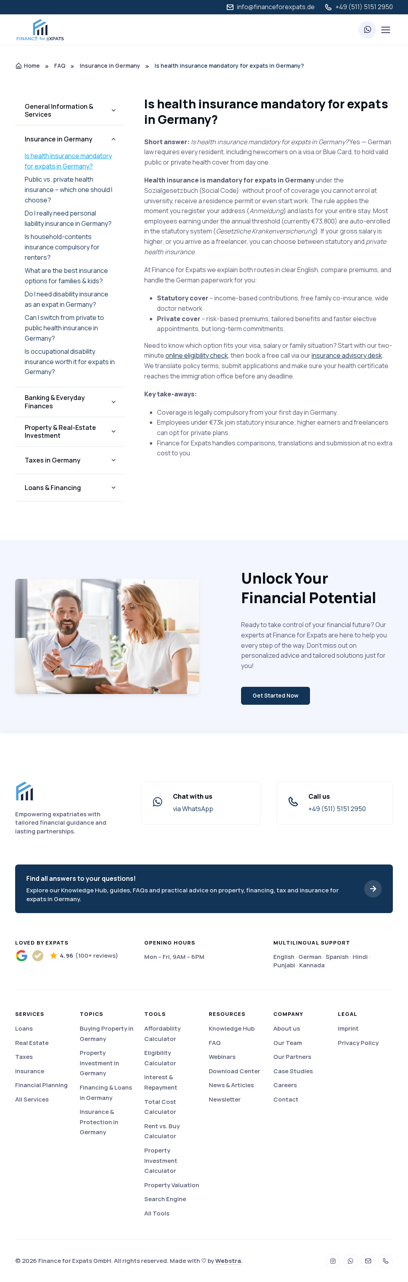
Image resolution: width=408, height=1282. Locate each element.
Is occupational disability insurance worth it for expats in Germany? (70, 361)
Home (32, 65)
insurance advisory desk (347, 355)
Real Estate (32, 1043)
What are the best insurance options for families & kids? (66, 275)
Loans (24, 1028)
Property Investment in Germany (99, 1063)
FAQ (59, 65)
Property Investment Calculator (160, 1160)
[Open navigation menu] (385, 30)
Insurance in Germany (110, 65)
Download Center (234, 1071)
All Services (32, 1099)
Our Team (287, 1043)
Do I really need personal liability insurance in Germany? (68, 218)
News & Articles (231, 1085)
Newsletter (225, 1099)
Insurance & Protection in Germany (99, 1122)
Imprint (348, 1028)
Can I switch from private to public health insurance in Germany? (64, 327)
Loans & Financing (53, 487)
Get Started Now (275, 695)
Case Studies (293, 1071)
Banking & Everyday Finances (55, 401)
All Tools (156, 1213)
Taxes (24, 1057)
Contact (285, 1099)
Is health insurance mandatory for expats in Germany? (68, 161)
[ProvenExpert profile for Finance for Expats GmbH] (37, 955)
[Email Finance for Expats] (368, 1261)
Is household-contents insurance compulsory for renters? (62, 246)
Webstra (228, 1261)
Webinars (222, 1057)
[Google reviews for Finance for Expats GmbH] (21, 955)
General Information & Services (59, 110)
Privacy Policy (358, 1043)
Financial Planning (41, 1085)
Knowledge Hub (232, 1028)
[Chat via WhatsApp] (367, 30)
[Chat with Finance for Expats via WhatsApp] (350, 1261)
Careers (285, 1085)
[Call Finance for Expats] (386, 1261)
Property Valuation (171, 1185)
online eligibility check (196, 355)
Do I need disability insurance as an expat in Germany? (66, 299)
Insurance (29, 1071)
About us (286, 1028)
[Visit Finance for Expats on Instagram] (333, 1261)
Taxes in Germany (52, 460)
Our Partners (292, 1057)
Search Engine (165, 1199)
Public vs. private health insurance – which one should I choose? (68, 189)
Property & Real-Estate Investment (60, 431)
